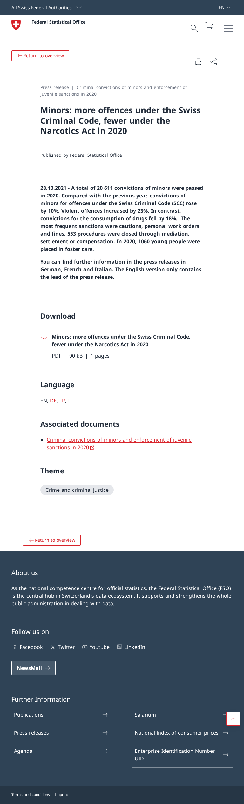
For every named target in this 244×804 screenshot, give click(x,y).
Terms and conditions (30, 794)
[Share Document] (213, 62)
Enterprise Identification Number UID (175, 754)
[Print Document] (198, 62)
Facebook (31, 646)
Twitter (66, 646)
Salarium (145, 714)
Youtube (100, 646)
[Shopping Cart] (209, 25)
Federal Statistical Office (58, 22)
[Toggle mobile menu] (228, 29)
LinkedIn (135, 646)
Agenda (23, 750)
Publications (29, 714)
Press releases (31, 732)
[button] (233, 719)
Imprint (61, 794)
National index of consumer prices (177, 732)
